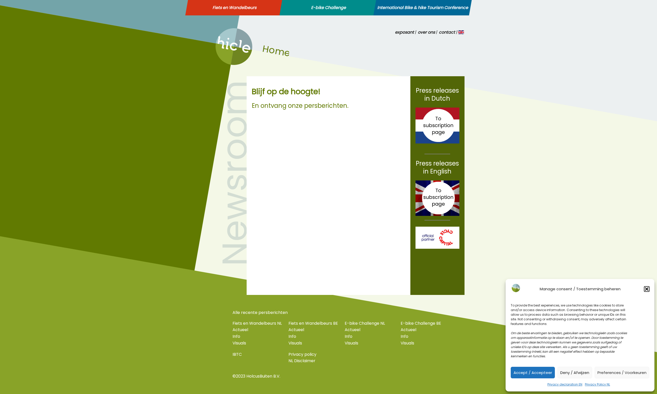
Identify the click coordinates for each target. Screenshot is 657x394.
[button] (646, 289)
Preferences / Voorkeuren (621, 372)
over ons (426, 32)
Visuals (239, 343)
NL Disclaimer (301, 361)
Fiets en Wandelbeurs (234, 8)
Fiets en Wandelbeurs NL (257, 323)
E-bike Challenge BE (421, 323)
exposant (404, 32)
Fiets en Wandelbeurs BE (313, 323)
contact (447, 32)
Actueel (240, 330)
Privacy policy (302, 354)
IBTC (237, 354)
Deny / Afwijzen (574, 372)
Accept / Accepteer (533, 372)
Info (236, 336)
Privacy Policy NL (597, 384)
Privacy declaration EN (564, 384)
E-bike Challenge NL (365, 323)
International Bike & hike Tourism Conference (422, 8)
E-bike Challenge (328, 8)
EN (461, 32)
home (221, 63)
